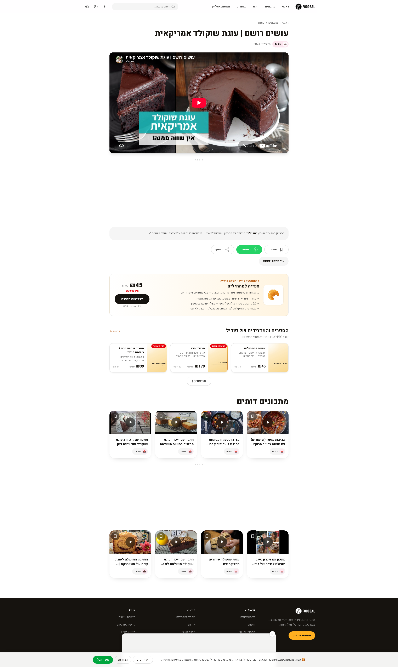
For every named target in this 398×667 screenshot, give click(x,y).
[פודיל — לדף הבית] (305, 6)
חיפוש (251, 624)
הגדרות (123, 659)
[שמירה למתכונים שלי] (253, 416)
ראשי (285, 6)
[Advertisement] (199, 191)
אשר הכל (103, 659)
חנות (255, 6)
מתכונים (270, 6)
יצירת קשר (188, 632)
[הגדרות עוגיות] (87, 6)
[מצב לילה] (96, 6)
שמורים (241, 6)
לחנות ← (114, 331)
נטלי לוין (251, 233)
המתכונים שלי (247, 632)
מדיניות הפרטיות (171, 659)
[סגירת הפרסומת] (272, 634)
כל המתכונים (247, 617)
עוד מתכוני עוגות (273, 261)
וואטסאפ (245, 249)
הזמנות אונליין (221, 6)
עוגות (261, 23)
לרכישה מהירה (132, 299)
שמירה (273, 249)
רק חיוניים (142, 659)
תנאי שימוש (128, 632)
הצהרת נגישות (127, 617)
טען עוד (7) (199, 381)
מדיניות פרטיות (126, 624)
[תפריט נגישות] (104, 6)
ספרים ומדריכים (185, 617)
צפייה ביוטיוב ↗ (158, 233)
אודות (191, 624)
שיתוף (219, 249)
